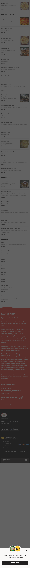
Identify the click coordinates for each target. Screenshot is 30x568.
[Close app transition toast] (26, 550)
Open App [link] (15, 563)
